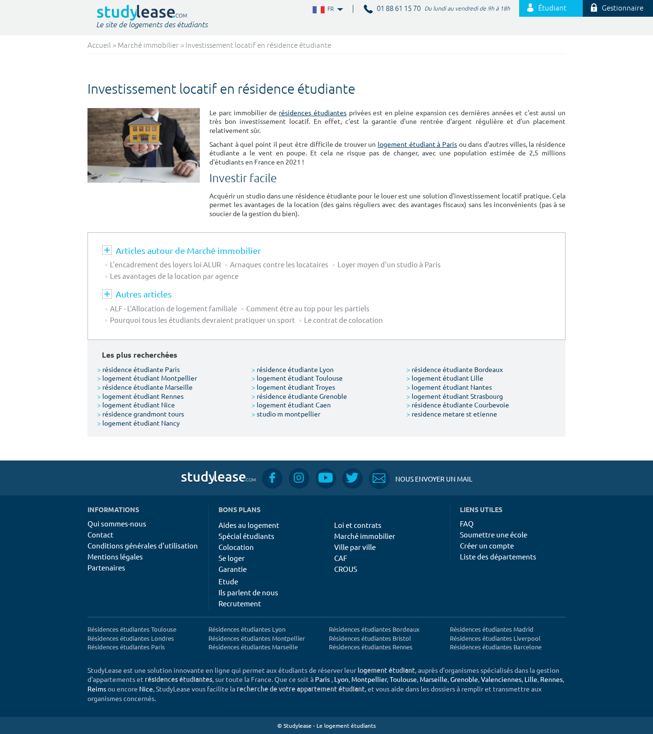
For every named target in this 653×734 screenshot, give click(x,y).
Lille (530, 679)
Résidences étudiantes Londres (130, 638)
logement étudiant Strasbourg (454, 396)
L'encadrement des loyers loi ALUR (165, 264)
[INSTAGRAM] (299, 478)
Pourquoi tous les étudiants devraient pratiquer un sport (202, 319)
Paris (322, 679)
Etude (228, 581)
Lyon (341, 679)
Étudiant (552, 8)
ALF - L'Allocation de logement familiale (173, 308)
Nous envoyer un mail (420, 478)
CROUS (345, 568)
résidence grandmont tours (140, 413)
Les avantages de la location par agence (174, 275)
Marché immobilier (148, 45)
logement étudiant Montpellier (147, 377)
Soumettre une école (493, 534)
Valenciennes (501, 679)
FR (323, 9)
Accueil (99, 45)
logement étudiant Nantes (449, 387)
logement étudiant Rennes (140, 396)
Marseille (433, 679)
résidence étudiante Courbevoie (457, 404)
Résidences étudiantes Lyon (246, 629)
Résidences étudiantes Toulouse (131, 629)
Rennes (551, 679)
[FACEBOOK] (272, 478)
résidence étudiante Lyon (292, 369)
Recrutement (239, 603)
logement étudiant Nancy (138, 422)
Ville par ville (355, 546)
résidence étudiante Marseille (145, 387)
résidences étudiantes (313, 112)
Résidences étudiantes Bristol (370, 638)
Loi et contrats (357, 524)
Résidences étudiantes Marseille (253, 647)
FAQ (467, 523)
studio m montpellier (285, 413)
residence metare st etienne (451, 413)
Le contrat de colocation (343, 319)
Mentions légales (115, 556)
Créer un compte (487, 545)
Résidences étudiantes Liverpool (495, 638)
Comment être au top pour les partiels (309, 308)
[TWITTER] (352, 478)
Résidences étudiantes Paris (126, 647)
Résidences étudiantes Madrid (491, 629)
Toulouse (403, 679)
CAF (340, 557)
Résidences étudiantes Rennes (371, 647)
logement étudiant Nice (136, 404)
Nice (146, 688)
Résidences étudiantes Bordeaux (374, 629)
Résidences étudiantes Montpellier (256, 638)
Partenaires (106, 567)
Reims (96, 688)
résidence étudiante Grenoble (299, 396)
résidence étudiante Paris (138, 369)
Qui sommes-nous (116, 523)
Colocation (236, 546)
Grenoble (464, 679)
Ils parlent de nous (248, 592)
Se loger (231, 557)
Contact (100, 534)
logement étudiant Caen (291, 404)
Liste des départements (498, 556)
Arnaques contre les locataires (279, 264)
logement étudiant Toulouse (297, 377)
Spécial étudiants (246, 535)
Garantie (232, 568)
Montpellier (369, 679)
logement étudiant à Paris (417, 144)
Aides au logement (248, 524)
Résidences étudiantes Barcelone (496, 647)
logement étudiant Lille (444, 377)
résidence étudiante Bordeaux (454, 369)
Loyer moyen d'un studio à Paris (389, 264)
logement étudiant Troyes (293, 387)
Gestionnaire (622, 8)
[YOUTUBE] (326, 478)
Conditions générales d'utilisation (142, 545)
